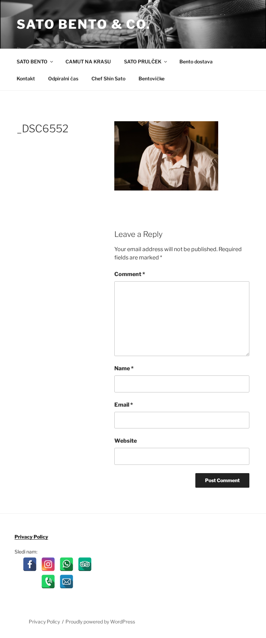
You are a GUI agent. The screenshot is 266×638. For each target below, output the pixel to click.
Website (125, 440)
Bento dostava (196, 61)
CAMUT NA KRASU (88, 61)
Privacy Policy (31, 537)
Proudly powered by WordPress (100, 621)
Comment (129, 274)
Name (124, 368)
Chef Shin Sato (108, 78)
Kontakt (26, 78)
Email (123, 404)
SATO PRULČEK (142, 61)
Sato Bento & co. (84, 24)
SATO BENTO (32, 61)
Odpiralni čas (63, 78)
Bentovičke (152, 78)
